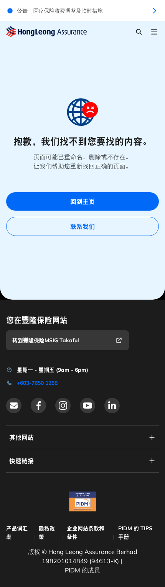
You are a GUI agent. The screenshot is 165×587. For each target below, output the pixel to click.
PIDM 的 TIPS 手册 (135, 532)
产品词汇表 (17, 532)
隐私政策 (47, 532)
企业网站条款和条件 (85, 532)
